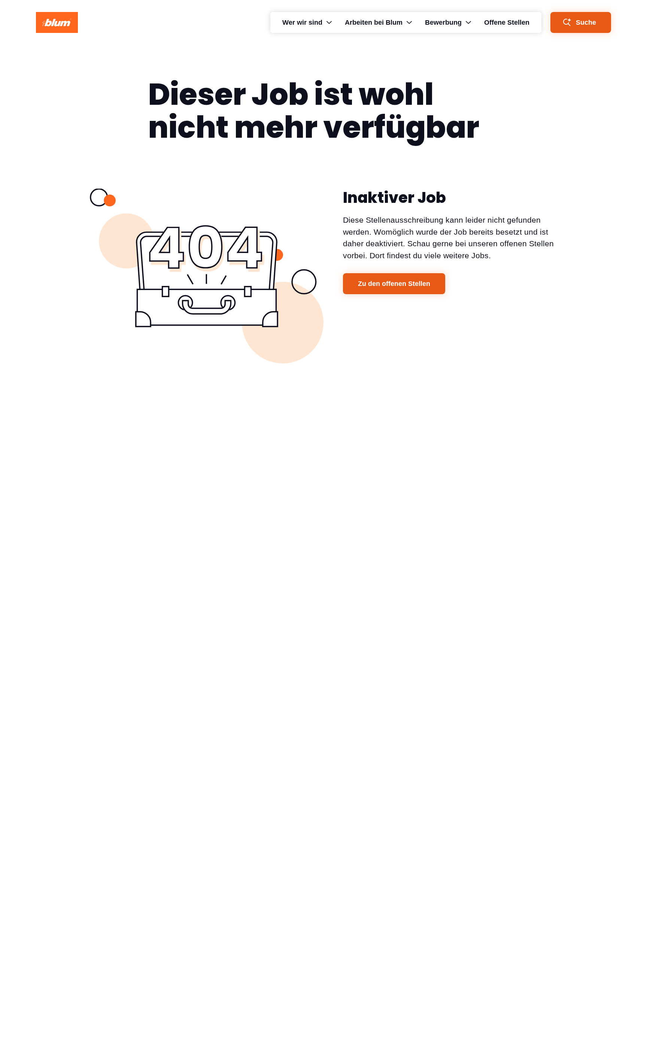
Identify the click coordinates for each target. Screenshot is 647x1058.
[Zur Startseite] (57, 22)
